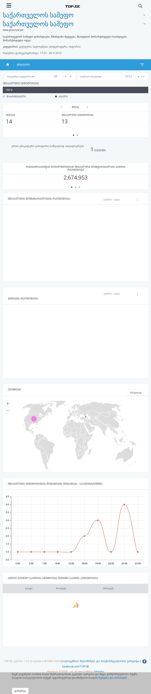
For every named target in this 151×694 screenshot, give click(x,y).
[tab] (75, 24)
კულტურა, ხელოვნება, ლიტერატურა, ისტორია (50, 46)
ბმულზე (99, 671)
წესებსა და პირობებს (113, 677)
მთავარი (23, 64)
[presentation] (61, 107)
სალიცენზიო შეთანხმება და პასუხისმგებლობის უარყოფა (100, 661)
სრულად (136, 392)
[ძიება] (140, 6)
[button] (72, 187)
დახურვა (20, 690)
